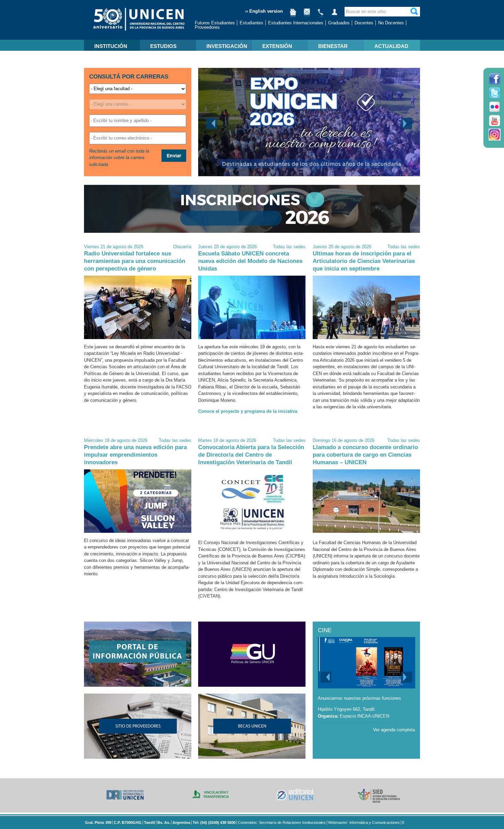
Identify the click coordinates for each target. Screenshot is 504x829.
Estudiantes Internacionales (295, 22)
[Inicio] (293, 15)
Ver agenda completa (394, 729)
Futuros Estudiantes (215, 22)
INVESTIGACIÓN (226, 46)
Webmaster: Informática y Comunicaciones (364, 822)
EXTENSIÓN (277, 46)
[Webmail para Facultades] (306, 15)
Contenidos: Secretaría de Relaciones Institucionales (282, 822)
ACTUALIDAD (391, 46)
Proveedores (207, 27)
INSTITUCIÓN (110, 46)
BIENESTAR (333, 46)
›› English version (264, 11)
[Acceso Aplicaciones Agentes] (334, 15)
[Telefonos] (320, 15)
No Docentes (391, 22)
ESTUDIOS (163, 46)
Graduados (339, 22)
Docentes (364, 22)
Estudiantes (251, 22)
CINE (325, 630)
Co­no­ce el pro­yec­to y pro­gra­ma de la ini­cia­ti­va (247, 411)
